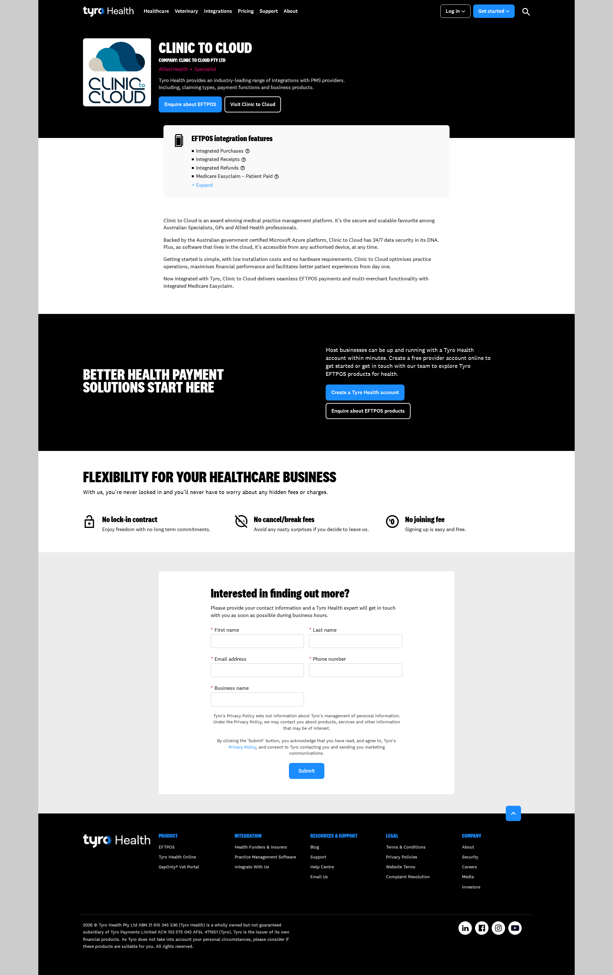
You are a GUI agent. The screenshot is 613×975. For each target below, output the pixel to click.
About (468, 847)
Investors (471, 887)
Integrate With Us (252, 867)
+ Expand (202, 185)
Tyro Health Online (177, 857)
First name (225, 630)
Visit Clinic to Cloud (252, 104)
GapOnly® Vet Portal (179, 867)
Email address (228, 659)
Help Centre (322, 867)
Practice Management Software (265, 857)
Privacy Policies (401, 857)
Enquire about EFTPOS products (368, 411)
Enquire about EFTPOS (190, 104)
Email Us (319, 877)
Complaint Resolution (408, 877)
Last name (323, 630)
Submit (307, 770)
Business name (230, 688)
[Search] (526, 11)
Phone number (327, 659)
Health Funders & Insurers (261, 847)
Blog (314, 847)
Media (468, 877)
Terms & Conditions (406, 847)
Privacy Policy (242, 747)
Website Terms (400, 867)
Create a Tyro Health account (365, 392)
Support (318, 857)
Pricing (246, 11)
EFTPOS (167, 847)
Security (470, 857)
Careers (469, 867)
